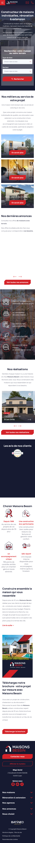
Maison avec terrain (16, 259)
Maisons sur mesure (17, 146)
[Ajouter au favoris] (30, 239)
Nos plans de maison (17, 197)
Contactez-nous (17, 756)
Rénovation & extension (17, 172)
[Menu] (2, 2)
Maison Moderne (12, 416)
